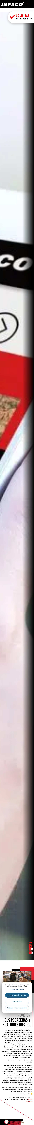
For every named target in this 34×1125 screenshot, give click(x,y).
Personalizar (17, 1001)
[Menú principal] (29, 4)
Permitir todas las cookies (17, 995)
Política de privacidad (17, 989)
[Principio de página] (6, 1122)
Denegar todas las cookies (17, 1008)
